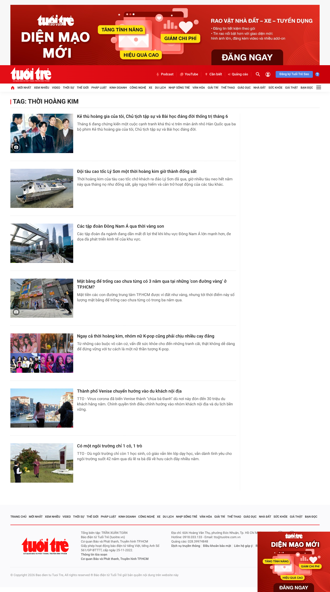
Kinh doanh (118, 87)
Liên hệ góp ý (243, 546)
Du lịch (160, 87)
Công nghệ (138, 87)
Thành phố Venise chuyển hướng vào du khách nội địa (129, 391)
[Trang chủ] (12, 88)
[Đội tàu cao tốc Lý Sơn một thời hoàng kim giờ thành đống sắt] (41, 188)
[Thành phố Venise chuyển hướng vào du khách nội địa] (41, 408)
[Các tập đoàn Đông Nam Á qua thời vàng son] (41, 243)
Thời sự (68, 87)
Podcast (167, 74)
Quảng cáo (240, 74)
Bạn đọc (307, 87)
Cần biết (215, 74)
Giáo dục (244, 87)
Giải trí (213, 87)
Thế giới (83, 87)
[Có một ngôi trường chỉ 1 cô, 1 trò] (41, 463)
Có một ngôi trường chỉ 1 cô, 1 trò (109, 446)
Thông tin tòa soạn (94, 555)
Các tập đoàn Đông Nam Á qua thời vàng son (120, 226)
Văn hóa (199, 87)
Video (56, 87)
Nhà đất (259, 87)
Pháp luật (99, 87)
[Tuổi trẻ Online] (46, 546)
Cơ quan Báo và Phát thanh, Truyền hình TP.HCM (115, 559)
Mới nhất (24, 87)
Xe (150, 87)
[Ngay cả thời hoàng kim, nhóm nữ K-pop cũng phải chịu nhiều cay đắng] (41, 353)
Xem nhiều (41, 87)
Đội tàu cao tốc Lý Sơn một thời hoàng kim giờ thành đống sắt (137, 171)
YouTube (191, 74)
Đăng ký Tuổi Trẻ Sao (294, 74)
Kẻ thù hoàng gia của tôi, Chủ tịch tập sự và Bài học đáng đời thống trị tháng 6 (152, 116)
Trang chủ (18, 516)
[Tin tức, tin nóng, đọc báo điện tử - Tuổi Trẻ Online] (30, 74)
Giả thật (291, 87)
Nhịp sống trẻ (179, 87)
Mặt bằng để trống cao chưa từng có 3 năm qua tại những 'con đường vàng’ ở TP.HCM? (151, 284)
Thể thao (228, 87)
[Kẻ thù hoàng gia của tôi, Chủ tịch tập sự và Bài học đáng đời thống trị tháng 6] (41, 133)
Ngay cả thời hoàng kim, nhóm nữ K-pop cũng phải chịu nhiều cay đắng (145, 336)
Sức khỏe (275, 87)
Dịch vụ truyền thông (185, 546)
